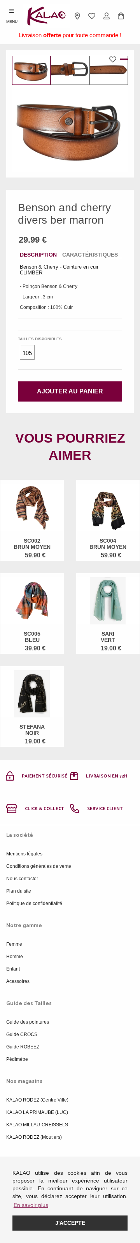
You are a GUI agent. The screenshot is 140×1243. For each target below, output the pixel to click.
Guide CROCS (21, 1034)
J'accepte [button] (70, 1223)
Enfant (13, 969)
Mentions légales (24, 854)
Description (38, 255)
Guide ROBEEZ (22, 1047)
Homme (14, 956)
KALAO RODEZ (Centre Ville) (37, 1100)
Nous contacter (22, 878)
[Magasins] (77, 16)
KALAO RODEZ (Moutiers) (34, 1137)
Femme (14, 944)
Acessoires (18, 981)
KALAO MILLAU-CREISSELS (37, 1124)
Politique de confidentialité (34, 903)
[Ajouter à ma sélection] (114, 59)
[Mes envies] (92, 16)
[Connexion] (106, 16)
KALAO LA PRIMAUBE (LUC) (37, 1112)
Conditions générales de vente (38, 866)
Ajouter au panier (70, 391)
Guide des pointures (27, 1022)
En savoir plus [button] (31, 1205)
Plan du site (18, 891)
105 (27, 353)
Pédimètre (17, 1059)
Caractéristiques (90, 255)
